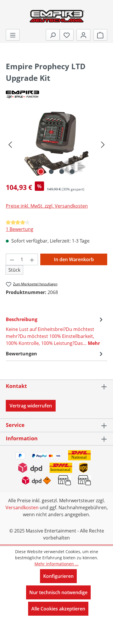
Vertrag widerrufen (31, 405)
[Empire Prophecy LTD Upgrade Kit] (56, 144)
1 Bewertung (19, 229)
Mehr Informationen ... (56, 564)
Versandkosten (22, 507)
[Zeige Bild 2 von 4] (51, 171)
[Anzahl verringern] (12, 259)
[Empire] (56, 94)
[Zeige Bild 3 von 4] (61, 171)
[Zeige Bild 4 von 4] (72, 171)
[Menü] (13, 35)
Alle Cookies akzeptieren (58, 608)
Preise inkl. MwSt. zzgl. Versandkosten (47, 206)
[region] (56, 144)
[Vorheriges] (10, 144)
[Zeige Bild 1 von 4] (41, 171)
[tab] (55, 331)
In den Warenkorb (74, 259)
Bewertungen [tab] (21, 353)
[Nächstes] (103, 144)
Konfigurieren (58, 576)
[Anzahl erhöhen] (32, 259)
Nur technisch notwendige (58, 592)
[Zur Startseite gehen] (56, 15)
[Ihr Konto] (83, 35)
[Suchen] (53, 35)
